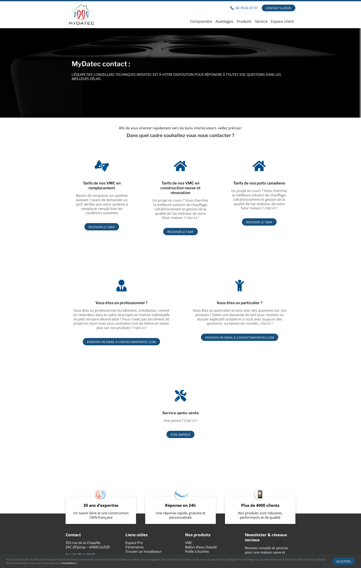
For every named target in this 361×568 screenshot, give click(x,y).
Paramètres (68, 563)
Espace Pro (134, 542)
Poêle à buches (197, 551)
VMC (188, 542)
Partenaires (134, 547)
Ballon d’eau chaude (201, 547)
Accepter (343, 561)
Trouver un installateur (143, 551)
